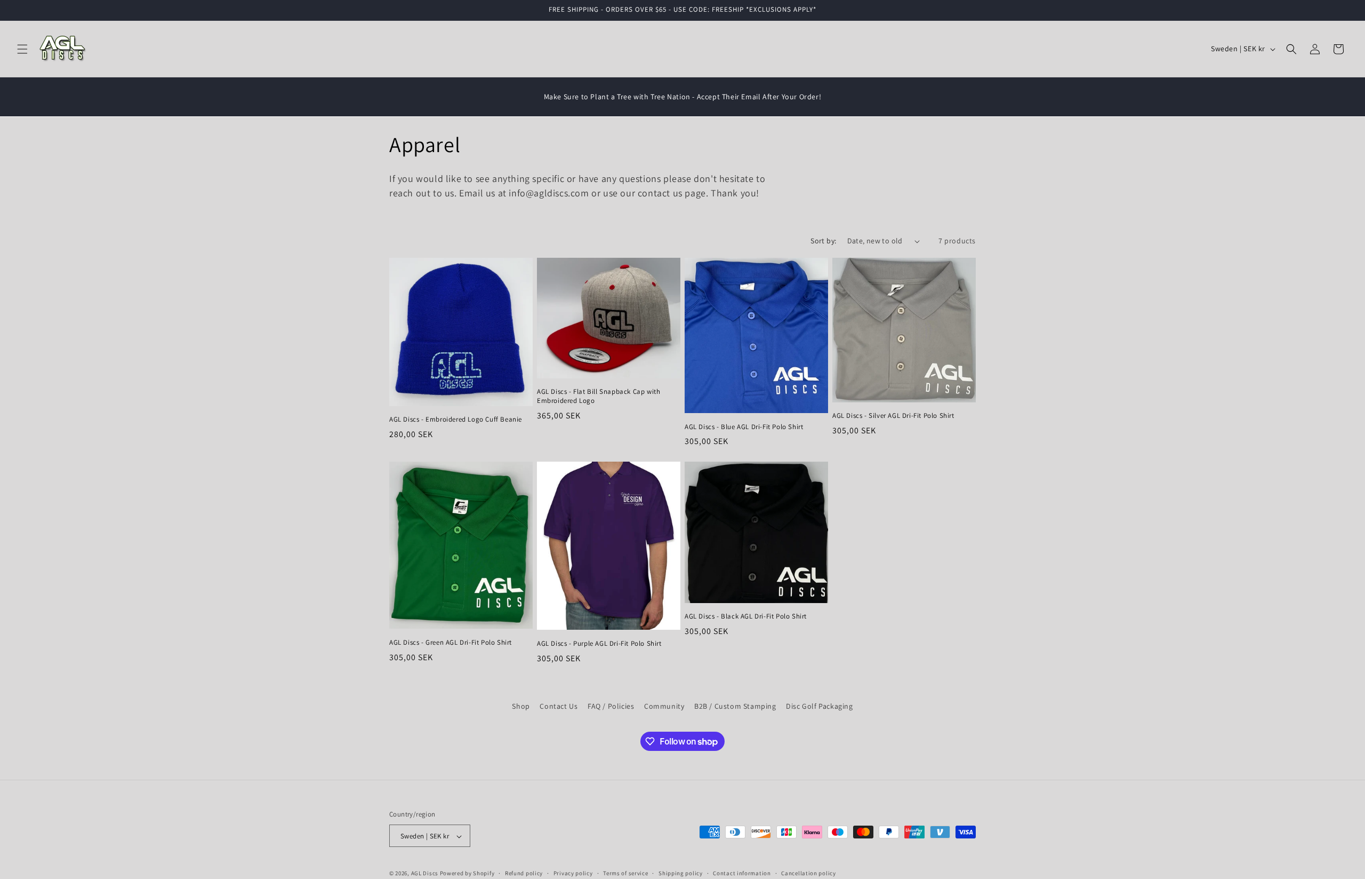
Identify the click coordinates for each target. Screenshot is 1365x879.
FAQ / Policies (611, 706)
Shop (520, 706)
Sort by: (823, 241)
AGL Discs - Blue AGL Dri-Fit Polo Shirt (744, 427)
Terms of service (625, 873)
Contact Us (558, 706)
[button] (22, 49)
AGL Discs (424, 873)
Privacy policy (573, 873)
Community (664, 706)
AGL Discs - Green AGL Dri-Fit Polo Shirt (450, 642)
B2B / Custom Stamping (735, 706)
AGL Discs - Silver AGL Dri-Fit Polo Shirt (893, 415)
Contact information (741, 873)
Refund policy (524, 873)
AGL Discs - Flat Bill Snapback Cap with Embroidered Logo (598, 396)
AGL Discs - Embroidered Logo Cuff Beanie (455, 419)
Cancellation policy (808, 873)
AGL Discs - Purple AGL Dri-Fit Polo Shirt (599, 643)
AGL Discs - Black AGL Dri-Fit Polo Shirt (746, 616)
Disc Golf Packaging (819, 706)
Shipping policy (681, 873)
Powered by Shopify (467, 873)
